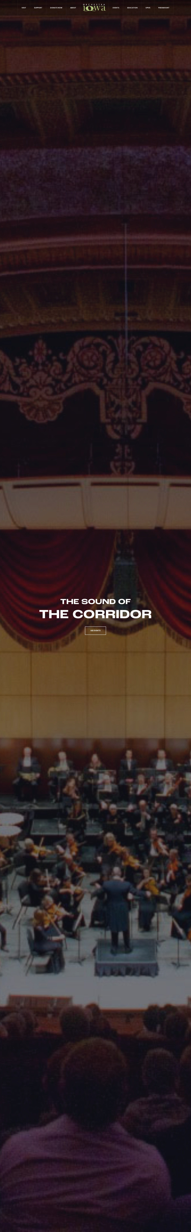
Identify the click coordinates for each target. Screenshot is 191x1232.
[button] (95, 631)
